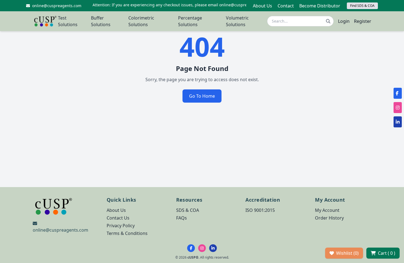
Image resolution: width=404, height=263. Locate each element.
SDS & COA (187, 210)
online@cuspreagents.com (60, 230)
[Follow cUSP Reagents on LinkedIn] (213, 248)
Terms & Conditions (127, 233)
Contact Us (118, 218)
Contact (286, 6)
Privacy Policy (121, 226)
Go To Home (202, 96)
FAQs (181, 218)
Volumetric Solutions (237, 21)
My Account (327, 210)
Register (362, 21)
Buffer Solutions (100, 21)
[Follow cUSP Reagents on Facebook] (191, 248)
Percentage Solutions (190, 21)
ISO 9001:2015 (260, 210)
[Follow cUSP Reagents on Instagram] (202, 248)
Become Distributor (319, 6)
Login (344, 21)
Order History (329, 218)
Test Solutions (68, 21)
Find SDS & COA (362, 5)
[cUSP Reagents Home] (45, 21)
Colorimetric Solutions (141, 21)
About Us (262, 6)
